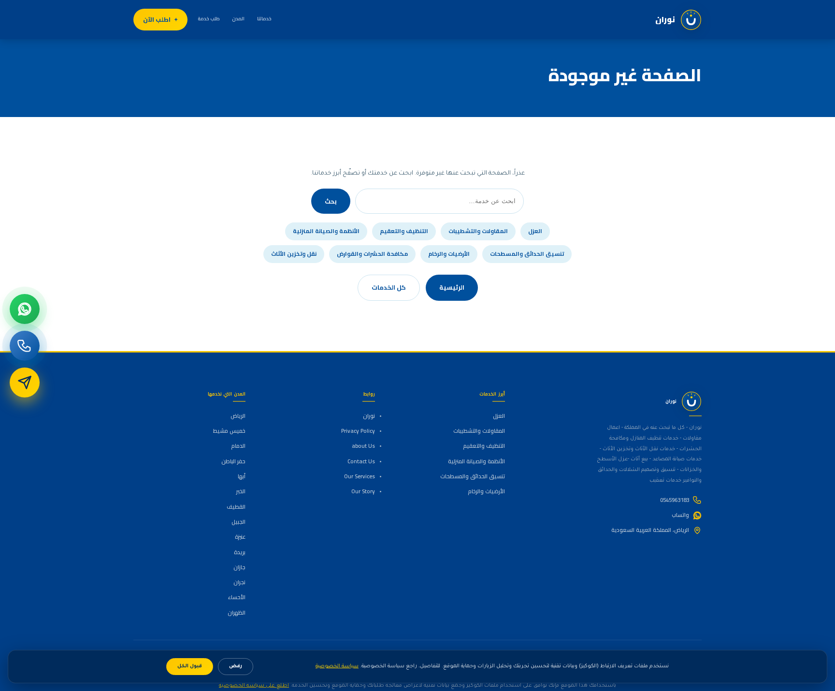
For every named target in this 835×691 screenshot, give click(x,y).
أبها (241, 476)
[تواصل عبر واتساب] (25, 309)
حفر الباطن (233, 461)
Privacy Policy (358, 431)
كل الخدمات (389, 287)
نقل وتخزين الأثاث (294, 254)
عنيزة (240, 536)
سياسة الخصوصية (337, 666)
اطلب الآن (157, 19)
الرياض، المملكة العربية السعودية (650, 530)
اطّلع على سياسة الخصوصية (254, 686)
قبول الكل (189, 666)
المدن (238, 18)
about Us (363, 446)
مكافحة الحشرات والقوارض (372, 254)
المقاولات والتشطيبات (478, 231)
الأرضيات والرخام (449, 254)
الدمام (238, 446)
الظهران (236, 612)
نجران (239, 582)
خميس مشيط (229, 431)
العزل (535, 231)
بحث (331, 201)
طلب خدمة (209, 18)
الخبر (240, 491)
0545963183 (674, 500)
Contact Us (361, 461)
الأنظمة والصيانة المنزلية (326, 231)
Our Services (359, 476)
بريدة (239, 552)
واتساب (680, 515)
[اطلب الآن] (25, 382)
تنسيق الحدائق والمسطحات (527, 254)
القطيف (236, 506)
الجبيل (238, 521)
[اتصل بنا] (25, 346)
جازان (239, 567)
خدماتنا (264, 18)
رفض (235, 666)
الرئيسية (451, 287)
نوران (369, 416)
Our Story (363, 491)
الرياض (237, 416)
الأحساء (236, 597)
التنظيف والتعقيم (404, 231)
